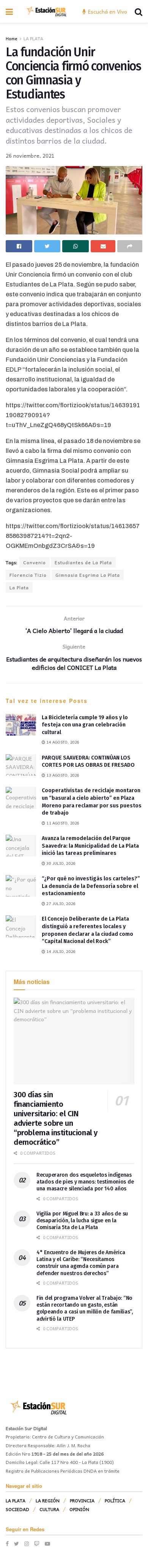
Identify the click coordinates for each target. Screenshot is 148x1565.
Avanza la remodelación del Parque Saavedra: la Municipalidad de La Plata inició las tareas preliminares (90, 845)
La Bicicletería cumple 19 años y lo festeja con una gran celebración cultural (85, 725)
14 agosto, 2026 (62, 742)
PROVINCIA (82, 1500)
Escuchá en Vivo (107, 11)
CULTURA (49, 1509)
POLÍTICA (115, 1500)
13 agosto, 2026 (62, 775)
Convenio (34, 562)
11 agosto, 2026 (62, 823)
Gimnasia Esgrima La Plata (87, 575)
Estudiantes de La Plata (83, 562)
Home (11, 38)
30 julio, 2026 (60, 863)
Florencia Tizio (28, 575)
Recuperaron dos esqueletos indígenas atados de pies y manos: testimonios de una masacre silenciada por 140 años (85, 1182)
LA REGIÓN (48, 1500)
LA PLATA (33, 38)
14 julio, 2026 (60, 951)
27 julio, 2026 (60, 903)
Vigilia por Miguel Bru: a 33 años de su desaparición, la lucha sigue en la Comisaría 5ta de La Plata (82, 1221)
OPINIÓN (79, 1509)
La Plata (19, 587)
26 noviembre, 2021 (30, 156)
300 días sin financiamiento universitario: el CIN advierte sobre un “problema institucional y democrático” (56, 1118)
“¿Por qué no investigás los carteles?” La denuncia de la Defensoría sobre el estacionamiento (91, 886)
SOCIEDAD (17, 1509)
